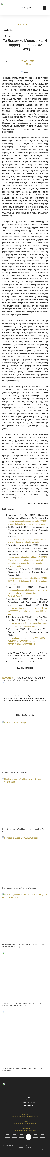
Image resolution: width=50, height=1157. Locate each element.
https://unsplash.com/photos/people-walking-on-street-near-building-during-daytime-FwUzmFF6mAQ (27, 593)
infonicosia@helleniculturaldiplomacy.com (25, 1116)
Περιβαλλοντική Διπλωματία (14, 772)
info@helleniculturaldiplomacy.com (25, 1123)
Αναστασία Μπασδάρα (35, 656)
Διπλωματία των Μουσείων (27, 658)
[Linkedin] (21, 1137)
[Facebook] (7, 1137)
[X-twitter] (28, 1137)
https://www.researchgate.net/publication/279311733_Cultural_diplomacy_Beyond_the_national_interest (27, 581)
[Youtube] (35, 1137)
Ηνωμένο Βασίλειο (27, 661)
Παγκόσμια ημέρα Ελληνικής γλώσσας (19, 888)
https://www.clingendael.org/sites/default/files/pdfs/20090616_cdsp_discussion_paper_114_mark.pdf (27, 611)
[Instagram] (14, 1137)
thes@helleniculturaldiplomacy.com (25, 1130)
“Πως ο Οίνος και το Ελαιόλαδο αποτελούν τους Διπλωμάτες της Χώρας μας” (23, 1004)
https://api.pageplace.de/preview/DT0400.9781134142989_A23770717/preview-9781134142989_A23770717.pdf (27, 641)
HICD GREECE (15, 656)
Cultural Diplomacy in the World (27, 653)
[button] (44, 8)
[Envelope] (42, 1137)
